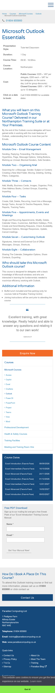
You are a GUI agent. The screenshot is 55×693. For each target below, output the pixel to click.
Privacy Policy (10, 658)
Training (34, 662)
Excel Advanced (12, 473)
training (12, 636)
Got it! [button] (28, 689)
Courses (9, 362)
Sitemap (7, 666)
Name (10, 524)
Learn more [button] (36, 681)
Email (9, 535)
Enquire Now (27, 353)
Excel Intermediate (13, 468)
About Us (35, 655)
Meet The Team (38, 658)
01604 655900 (14, 20)
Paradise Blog (37, 666)
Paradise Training (13, 4)
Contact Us (27, 597)
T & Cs (7, 662)
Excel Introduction (13, 463)
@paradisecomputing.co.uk (28, 636)
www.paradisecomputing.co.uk (22, 641)
